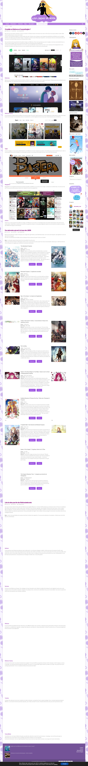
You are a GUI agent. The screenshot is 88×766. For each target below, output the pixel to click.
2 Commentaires (21, 504)
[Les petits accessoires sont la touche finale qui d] (74, 211)
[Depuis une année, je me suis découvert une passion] (74, 218)
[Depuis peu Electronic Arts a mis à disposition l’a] (70, 218)
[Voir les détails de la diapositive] (76, 90)
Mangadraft (7, 184)
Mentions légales (80, 751)
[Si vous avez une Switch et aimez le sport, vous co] (74, 226)
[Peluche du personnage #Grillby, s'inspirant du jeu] (78, 226)
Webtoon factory (9, 113)
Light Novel (14, 232)
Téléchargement (80, 750)
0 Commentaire (21, 31)
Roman (39, 264)
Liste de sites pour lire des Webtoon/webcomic (18, 503)
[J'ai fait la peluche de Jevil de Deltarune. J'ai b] (78, 215)
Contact (81, 749)
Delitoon (7, 548)
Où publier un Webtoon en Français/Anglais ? (18, 29)
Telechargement (41, 23)
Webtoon (14, 31)
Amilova (6, 220)
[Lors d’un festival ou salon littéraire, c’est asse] (81, 218)
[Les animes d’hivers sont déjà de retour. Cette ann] (78, 222)
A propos (81, 747)
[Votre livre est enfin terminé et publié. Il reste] (81, 226)
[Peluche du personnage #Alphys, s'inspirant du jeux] (70, 222)
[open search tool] (82, 24)
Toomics (7, 698)
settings (55, 764)
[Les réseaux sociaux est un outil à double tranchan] (70, 211)
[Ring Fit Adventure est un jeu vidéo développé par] (70, 226)
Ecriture (14, 504)
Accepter (64, 763)
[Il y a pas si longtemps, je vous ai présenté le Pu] (78, 211)
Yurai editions (8, 734)
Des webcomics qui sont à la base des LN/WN (18, 230)
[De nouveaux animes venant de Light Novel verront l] (70, 215)
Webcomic (32, 264)
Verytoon (7, 586)
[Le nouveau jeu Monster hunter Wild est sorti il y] (74, 215)
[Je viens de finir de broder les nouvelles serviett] (81, 222)
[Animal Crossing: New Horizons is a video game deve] (78, 218)
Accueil (6, 26)
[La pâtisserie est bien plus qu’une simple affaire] (81, 211)
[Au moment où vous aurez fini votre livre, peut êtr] (81, 215)
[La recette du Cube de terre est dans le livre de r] (74, 222)
